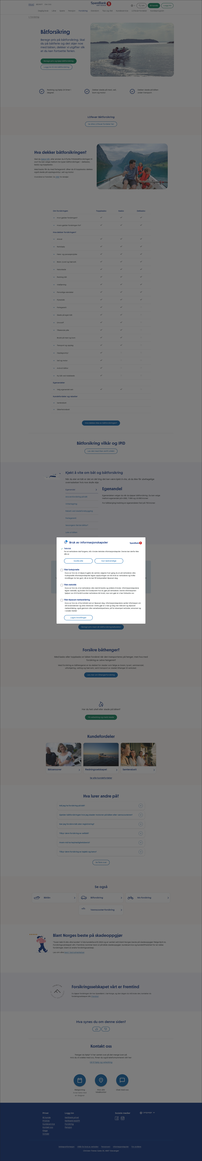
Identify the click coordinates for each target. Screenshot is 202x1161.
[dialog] (101, 580)
